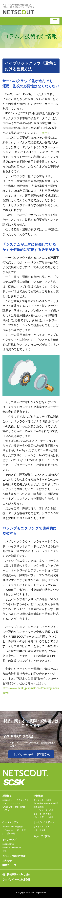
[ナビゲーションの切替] (55, 21)
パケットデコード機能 (43, 817)
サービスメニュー (41, 826)
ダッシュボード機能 (42, 800)
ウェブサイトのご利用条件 (16, 879)
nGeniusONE (8, 844)
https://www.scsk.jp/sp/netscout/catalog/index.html (30, 691)
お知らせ (7, 860)
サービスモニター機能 (43, 810)
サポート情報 (39, 830)
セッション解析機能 (42, 814)
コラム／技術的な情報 (14, 856)
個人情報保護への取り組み (16, 874)
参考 (44, 132)
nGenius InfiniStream (11, 847)
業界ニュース (9, 865)
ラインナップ (9, 839)
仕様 (4, 851)
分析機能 (38, 795)
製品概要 (7, 795)
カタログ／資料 (42, 836)
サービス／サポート (44, 822)
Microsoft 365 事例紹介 (12, 826)
